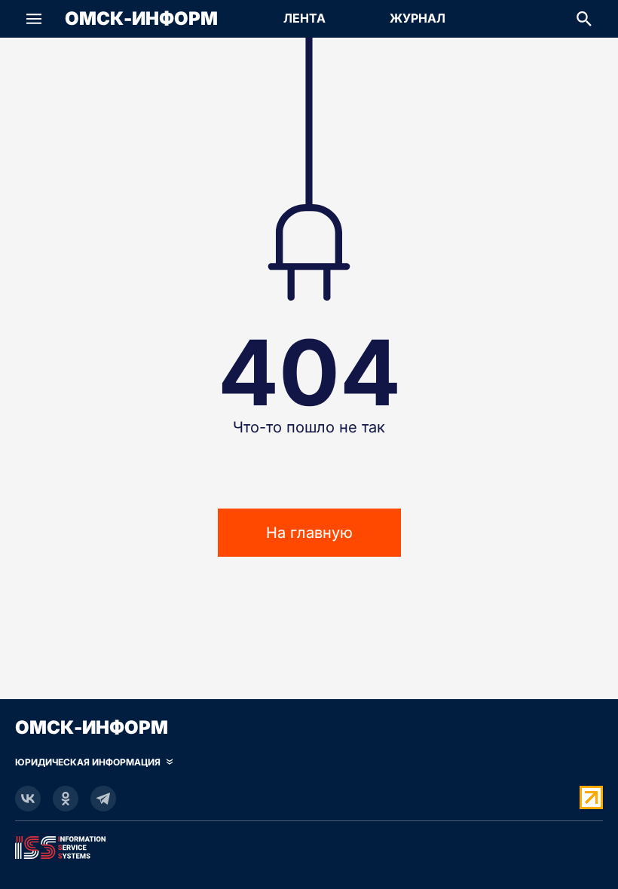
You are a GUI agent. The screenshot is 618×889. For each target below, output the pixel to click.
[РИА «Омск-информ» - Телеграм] (103, 798)
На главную (309, 533)
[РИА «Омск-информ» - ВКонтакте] (28, 798)
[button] (34, 19)
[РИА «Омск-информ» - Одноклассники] (65, 798)
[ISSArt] (309, 844)
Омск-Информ (141, 18)
